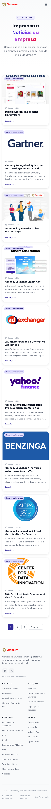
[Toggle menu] (46, 4)
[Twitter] (11, 670)
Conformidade (42, 797)
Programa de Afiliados (12, 745)
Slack (4, 740)
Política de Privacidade (7, 797)
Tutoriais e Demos (10, 764)
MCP (4, 735)
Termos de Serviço (25, 797)
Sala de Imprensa (10, 759)
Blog (4, 749)
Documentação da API (12, 730)
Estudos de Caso (10, 754)
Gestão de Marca (36, 701)
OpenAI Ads (33, 741)
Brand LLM (7, 693)
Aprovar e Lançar (10, 688)
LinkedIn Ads (33, 732)
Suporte (6, 773)
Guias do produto (10, 769)
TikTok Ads (33, 736)
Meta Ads (32, 727)
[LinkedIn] (4, 670)
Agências (32, 688)
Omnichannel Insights (12, 698)
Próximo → (36, 627)
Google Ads (33, 722)
